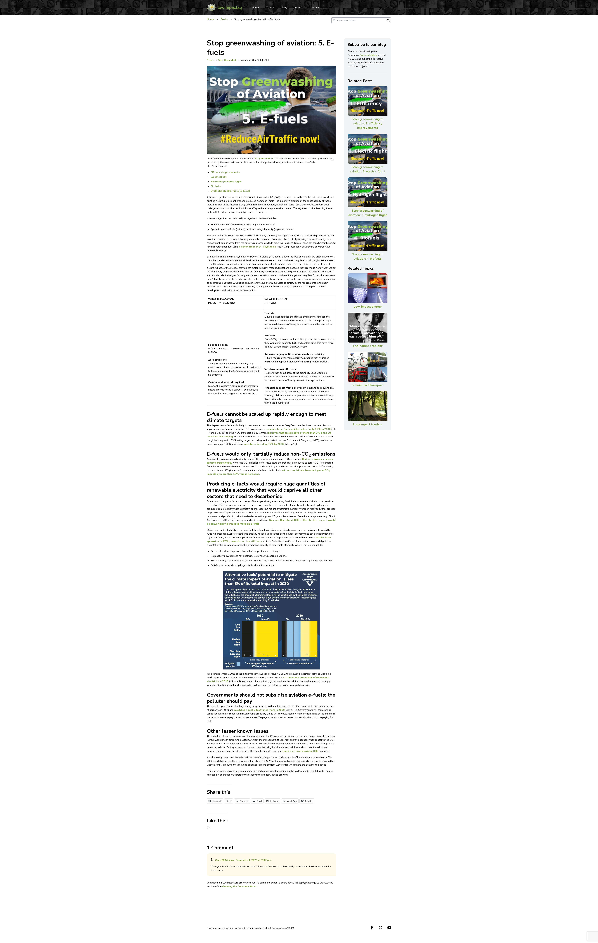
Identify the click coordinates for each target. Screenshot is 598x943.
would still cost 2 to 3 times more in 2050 (259, 710)
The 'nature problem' (367, 346)
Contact (314, 7)
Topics (270, 7)
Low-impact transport (367, 385)
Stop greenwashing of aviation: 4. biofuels (367, 256)
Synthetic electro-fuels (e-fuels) (230, 191)
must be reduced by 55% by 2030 (264, 444)
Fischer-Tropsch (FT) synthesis (257, 246)
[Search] (388, 20)
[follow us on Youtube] (389, 927)
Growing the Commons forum (239, 886)
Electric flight (219, 177)
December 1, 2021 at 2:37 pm (253, 860)
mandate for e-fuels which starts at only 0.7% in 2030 (298, 429)
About (298, 7)
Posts (224, 19)
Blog (284, 7)
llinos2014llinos (224, 860)
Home (255, 7)
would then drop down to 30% (299, 751)
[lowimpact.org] (224, 7)
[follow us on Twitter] (380, 927)
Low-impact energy (368, 307)
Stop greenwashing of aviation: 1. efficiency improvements (367, 123)
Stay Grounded (227, 60)
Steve (210, 60)
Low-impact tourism (367, 424)
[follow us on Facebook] (372, 927)
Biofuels (216, 186)
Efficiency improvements (225, 172)
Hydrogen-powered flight (226, 181)
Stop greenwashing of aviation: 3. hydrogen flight (367, 213)
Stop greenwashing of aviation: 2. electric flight (367, 169)
